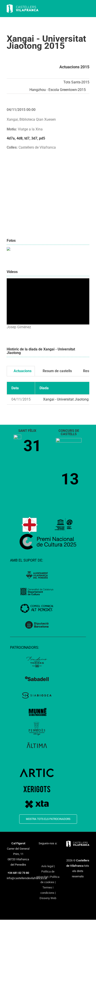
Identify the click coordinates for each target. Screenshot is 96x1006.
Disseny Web (48, 898)
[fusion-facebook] (39, 851)
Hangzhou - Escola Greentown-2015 (57, 90)
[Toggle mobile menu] (87, 9)
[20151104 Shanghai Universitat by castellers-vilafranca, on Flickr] (8, 250)
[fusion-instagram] (51, 851)
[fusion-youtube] (56, 851)
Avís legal (47, 866)
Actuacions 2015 (74, 67)
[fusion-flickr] (53, 859)
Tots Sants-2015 (76, 82)
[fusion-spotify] (48, 859)
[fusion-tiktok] (42, 859)
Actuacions (22, 371)
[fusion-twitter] (45, 851)
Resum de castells (57, 371)
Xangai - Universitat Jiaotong (65, 399)
